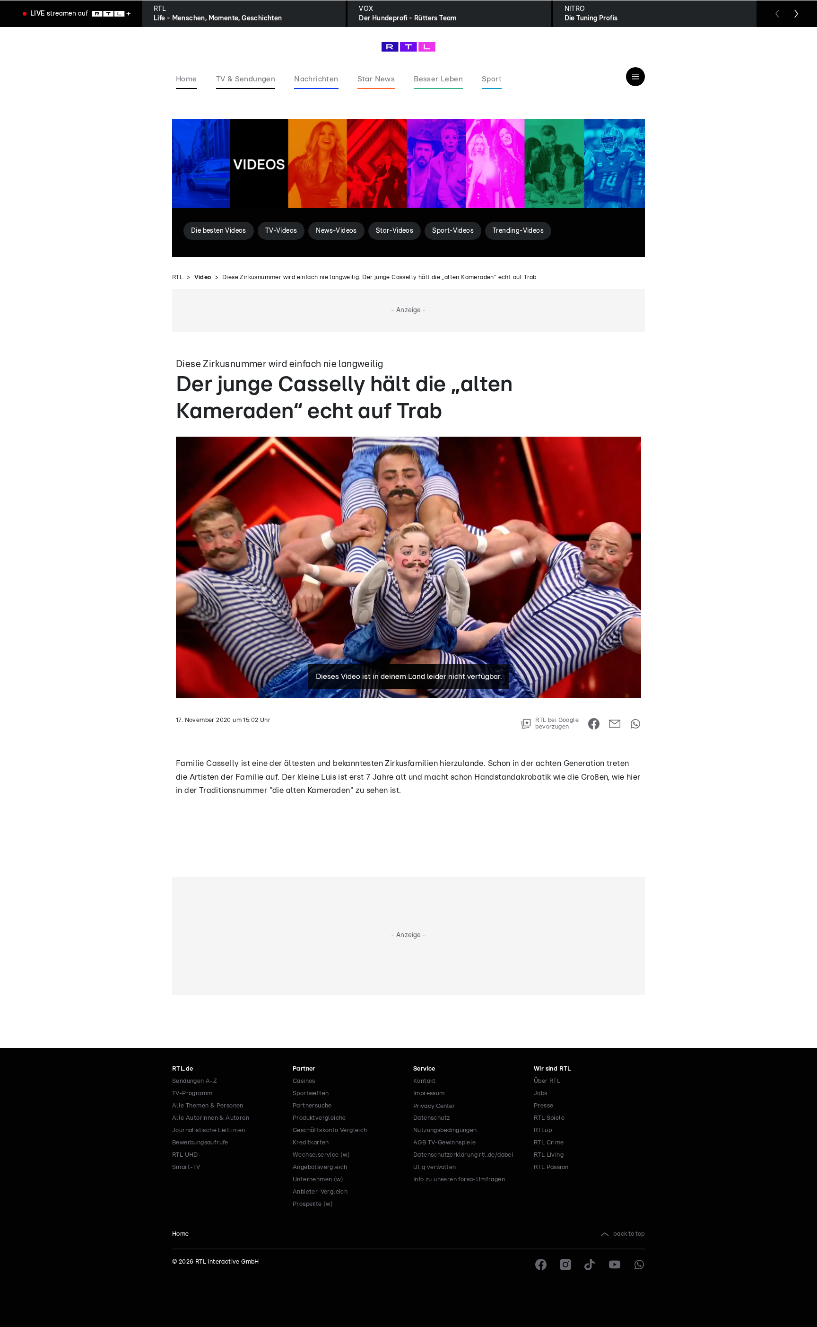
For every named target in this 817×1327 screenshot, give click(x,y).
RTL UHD (185, 1155)
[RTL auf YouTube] (614, 1264)
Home (180, 1234)
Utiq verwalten (434, 1167)
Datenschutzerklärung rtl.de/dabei (463, 1155)
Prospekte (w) (313, 1204)
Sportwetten (311, 1093)
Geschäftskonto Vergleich (330, 1130)
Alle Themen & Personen (207, 1106)
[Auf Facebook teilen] (594, 723)
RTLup (543, 1130)
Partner (304, 1069)
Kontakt (424, 1081)
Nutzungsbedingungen (445, 1130)
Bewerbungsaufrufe (200, 1143)
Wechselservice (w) (321, 1155)
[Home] (408, 47)
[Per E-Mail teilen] (614, 723)
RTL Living (549, 1155)
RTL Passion (551, 1167)
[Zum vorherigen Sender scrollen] (777, 13)
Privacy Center (434, 1106)
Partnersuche (312, 1106)
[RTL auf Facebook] (541, 1264)
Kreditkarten (311, 1143)
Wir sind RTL (552, 1069)
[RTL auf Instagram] (565, 1264)
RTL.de (182, 1069)
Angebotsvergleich (320, 1167)
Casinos (304, 1081)
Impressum (429, 1093)
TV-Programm (192, 1093)
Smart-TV (186, 1167)
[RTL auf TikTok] (590, 1264)
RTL (177, 277)
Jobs (541, 1093)
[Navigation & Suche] (635, 76)
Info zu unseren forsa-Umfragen (459, 1180)
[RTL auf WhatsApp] (639, 1264)
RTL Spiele (549, 1118)
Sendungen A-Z (194, 1081)
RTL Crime (549, 1143)
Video (202, 277)
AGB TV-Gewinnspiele (444, 1143)
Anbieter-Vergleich (320, 1192)
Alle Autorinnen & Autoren (210, 1118)
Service (424, 1069)
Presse (543, 1106)
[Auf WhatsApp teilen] (635, 723)
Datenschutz (431, 1118)
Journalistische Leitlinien (208, 1130)
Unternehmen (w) (318, 1180)
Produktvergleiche (319, 1118)
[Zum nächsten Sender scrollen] (796, 13)
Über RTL (547, 1081)
